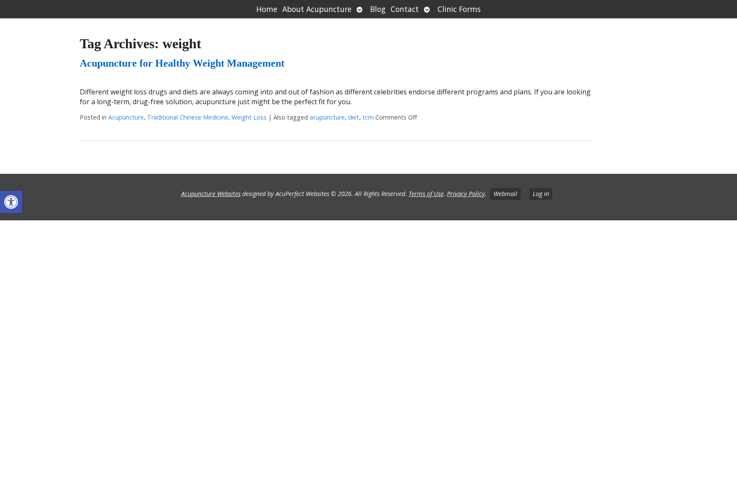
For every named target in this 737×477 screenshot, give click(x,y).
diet (353, 117)
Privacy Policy (466, 194)
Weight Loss (249, 117)
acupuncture (327, 117)
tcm (368, 117)
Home (266, 9)
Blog (378, 9)
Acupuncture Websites (211, 194)
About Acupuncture (316, 9)
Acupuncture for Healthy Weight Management (182, 63)
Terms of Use (426, 194)
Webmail (505, 194)
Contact (405, 9)
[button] (11, 202)
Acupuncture (126, 117)
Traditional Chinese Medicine (187, 117)
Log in (541, 194)
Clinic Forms (459, 9)
